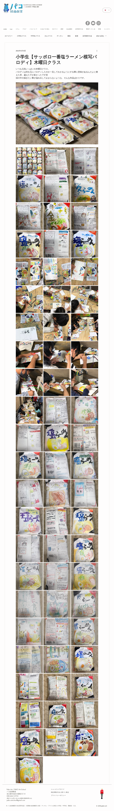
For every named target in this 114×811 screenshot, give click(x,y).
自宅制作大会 (87, 36)
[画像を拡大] (29, 160)
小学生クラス (21, 36)
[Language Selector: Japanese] (107, 10)
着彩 (69, 36)
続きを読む (100, 36)
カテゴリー (8, 36)
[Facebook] (88, 23)
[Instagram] (98, 23)
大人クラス (48, 36)
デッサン (60, 36)
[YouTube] (93, 23)
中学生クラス (35, 36)
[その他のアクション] (97, 50)
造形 (76, 36)
